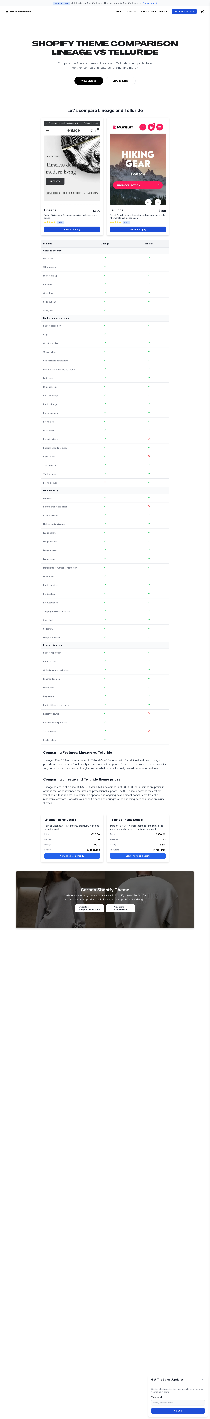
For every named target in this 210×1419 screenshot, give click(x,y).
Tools (130, 11)
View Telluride (121, 80)
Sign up (178, 1411)
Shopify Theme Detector (153, 11)
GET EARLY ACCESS (184, 11)
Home (118, 11)
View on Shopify (72, 229)
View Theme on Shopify (72, 856)
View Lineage (88, 80)
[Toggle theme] (202, 11)
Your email (156, 1397)
